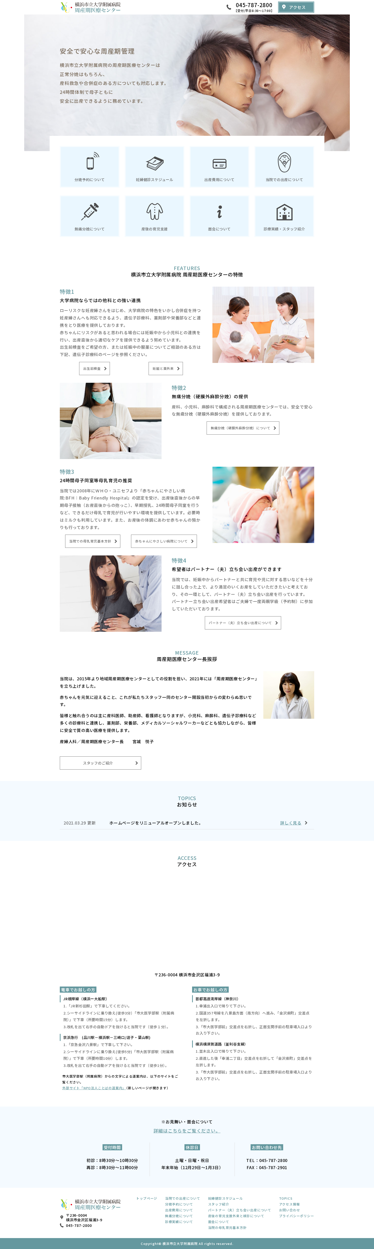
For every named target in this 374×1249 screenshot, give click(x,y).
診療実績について (179, 1221)
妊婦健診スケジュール (154, 179)
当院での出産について (284, 179)
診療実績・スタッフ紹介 (284, 228)
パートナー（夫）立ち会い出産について (240, 622)
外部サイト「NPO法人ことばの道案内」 (94, 1087)
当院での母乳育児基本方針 (90, 541)
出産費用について (219, 179)
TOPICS (286, 1198)
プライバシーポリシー (296, 1215)
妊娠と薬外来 (163, 368)
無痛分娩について (90, 228)
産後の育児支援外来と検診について (236, 1215)
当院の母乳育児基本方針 (227, 1227)
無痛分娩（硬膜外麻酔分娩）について (240, 427)
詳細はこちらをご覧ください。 (186, 1130)
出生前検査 (92, 368)
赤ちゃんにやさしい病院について (161, 541)
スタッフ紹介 (218, 1204)
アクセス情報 (289, 1204)
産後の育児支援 (154, 228)
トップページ (146, 1198)
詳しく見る (290, 823)
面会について (219, 228)
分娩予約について (90, 179)
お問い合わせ (289, 1210)
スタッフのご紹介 (98, 763)
